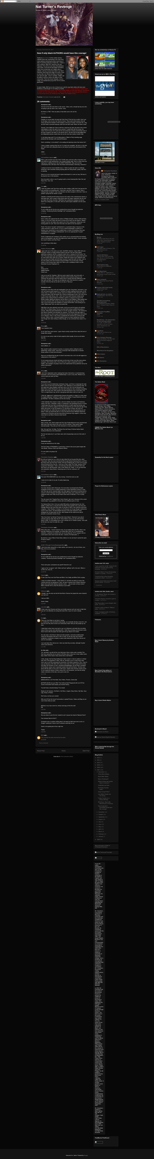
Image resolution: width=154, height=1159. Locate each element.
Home (64, 751)
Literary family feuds (102, 289)
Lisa (42, 186)
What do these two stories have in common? (105, 782)
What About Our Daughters (105, 350)
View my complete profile (102, 199)
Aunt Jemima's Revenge (104, 337)
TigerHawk (100, 331)
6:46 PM (43, 114)
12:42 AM (43, 482)
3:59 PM (43, 709)
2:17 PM (43, 647)
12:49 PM (43, 367)
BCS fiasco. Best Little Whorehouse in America (105, 802)
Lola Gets (43, 607)
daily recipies (101, 354)
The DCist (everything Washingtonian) (103, 301)
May (99, 826)
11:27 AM (43, 674)
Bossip (99, 237)
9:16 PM (43, 603)
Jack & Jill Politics (102, 255)
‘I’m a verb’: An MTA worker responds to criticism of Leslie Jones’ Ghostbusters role (104, 324)
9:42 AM (43, 284)
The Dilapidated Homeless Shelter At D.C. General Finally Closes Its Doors (105, 305)
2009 (98, 765)
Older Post (86, 751)
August (100, 819)
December (101, 772)
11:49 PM (43, 245)
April (99, 829)
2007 (98, 770)
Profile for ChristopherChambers (102, 846)
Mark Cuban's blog (102, 264)
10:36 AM (43, 551)
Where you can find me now (104, 332)
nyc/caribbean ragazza (47, 157)
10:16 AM (43, 541)
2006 (98, 839)
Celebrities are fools (103, 785)
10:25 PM (43, 213)
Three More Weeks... (104, 774)
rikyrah (43, 575)
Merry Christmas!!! (103, 779)
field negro (100, 247)
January (100, 836)
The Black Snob (101, 271)
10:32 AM (43, 739)
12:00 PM (43, 572)
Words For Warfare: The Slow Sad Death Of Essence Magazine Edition (106, 340)
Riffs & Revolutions (103, 347)
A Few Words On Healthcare (104, 266)
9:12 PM (43, 471)
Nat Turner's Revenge (54, 7)
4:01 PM (43, 453)
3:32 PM (43, 438)
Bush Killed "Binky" (103, 776)
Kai (42, 618)
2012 (98, 757)
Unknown (43, 591)
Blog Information (99, 845)
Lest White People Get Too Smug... (104, 794)
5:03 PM (43, 732)
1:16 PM (43, 378)
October (100, 814)
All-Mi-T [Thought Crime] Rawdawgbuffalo (52, 545)
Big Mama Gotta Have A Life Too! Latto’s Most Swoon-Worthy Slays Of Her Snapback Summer (105, 240)
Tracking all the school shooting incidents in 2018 (104, 577)
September (101, 817)
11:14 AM (43, 340)
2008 (98, 767)
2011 (98, 760)
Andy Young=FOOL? (104, 791)
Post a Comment (43, 743)
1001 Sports (100, 357)
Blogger (86, 1155)
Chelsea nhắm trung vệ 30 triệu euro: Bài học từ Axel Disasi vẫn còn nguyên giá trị (105, 258)
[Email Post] (64, 97)
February (101, 834)
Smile (98, 314)
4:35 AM (43, 524)
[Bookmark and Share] (101, 731)
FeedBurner (109, 556)
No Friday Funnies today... (103, 788)
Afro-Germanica (101, 361)
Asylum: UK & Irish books (104, 287)
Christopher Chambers (47, 457)
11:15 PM (43, 587)
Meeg (42, 326)
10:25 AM (43, 322)
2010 (98, 762)
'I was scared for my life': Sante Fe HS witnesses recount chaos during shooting (105, 567)
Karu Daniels (46, 57)
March (100, 831)
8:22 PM (43, 183)
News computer (101, 279)
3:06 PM (43, 614)
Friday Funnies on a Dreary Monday (103, 798)
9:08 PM (43, 204)
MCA (42, 735)
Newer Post (40, 751)
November (101, 812)
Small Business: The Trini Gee (105, 295)
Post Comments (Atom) (67, 756)
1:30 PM (43, 417)
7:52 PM (43, 154)
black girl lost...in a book (104, 294)
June (100, 824)
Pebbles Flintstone (46, 248)
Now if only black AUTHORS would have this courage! (105, 807)
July (99, 821)
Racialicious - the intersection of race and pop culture (106, 320)
